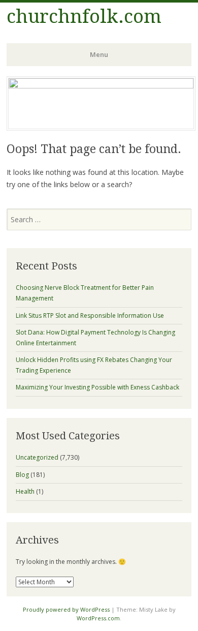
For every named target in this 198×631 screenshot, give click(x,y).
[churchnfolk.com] (101, 85)
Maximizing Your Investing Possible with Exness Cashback (97, 387)
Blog (22, 474)
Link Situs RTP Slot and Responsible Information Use (90, 315)
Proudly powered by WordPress (66, 609)
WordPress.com (98, 618)
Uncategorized (37, 457)
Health (25, 491)
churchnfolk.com (84, 16)
